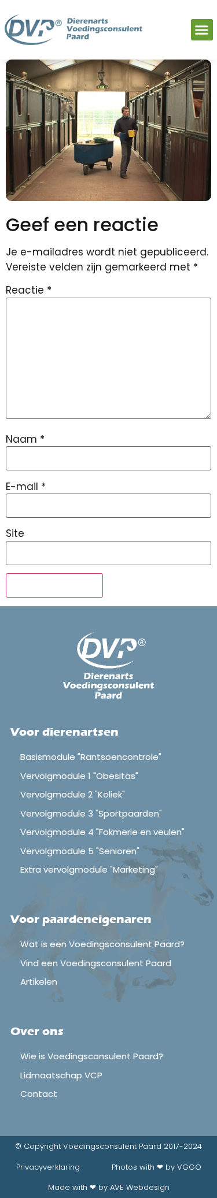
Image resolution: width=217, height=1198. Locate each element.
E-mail (26, 487)
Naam (25, 439)
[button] (202, 30)
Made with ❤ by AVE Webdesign (109, 1187)
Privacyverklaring (48, 1167)
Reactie (29, 290)
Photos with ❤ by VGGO (156, 1167)
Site (15, 534)
